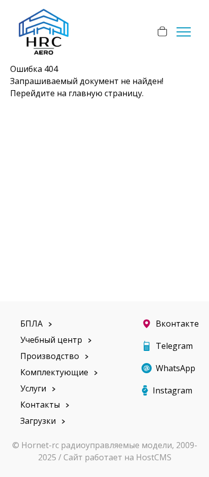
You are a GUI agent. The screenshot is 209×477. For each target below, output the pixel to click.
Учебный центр (51, 339)
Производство (49, 356)
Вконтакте (177, 323)
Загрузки (38, 420)
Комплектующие (54, 372)
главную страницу (105, 93)
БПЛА (31, 323)
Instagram (172, 390)
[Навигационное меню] (184, 31)
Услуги (33, 388)
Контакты (40, 404)
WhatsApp (175, 368)
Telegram (174, 345)
